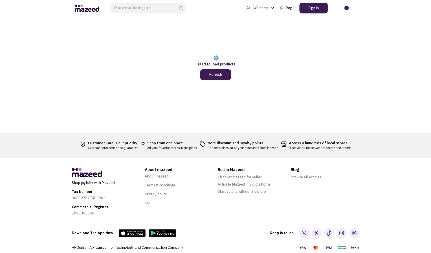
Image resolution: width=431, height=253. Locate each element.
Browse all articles (306, 177)
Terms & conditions (160, 185)
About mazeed (157, 176)
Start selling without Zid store (242, 191)
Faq (148, 203)
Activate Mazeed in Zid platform (244, 184)
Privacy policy (156, 194)
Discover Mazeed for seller (240, 177)
